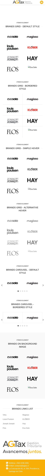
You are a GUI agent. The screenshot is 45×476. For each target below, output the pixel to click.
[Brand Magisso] (32, 36)
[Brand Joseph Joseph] (12, 58)
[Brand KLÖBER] (32, 47)
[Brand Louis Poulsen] (12, 47)
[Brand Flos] (12, 69)
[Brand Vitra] (12, 36)
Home (15, 13)
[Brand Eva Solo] (32, 67)
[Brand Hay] (32, 58)
